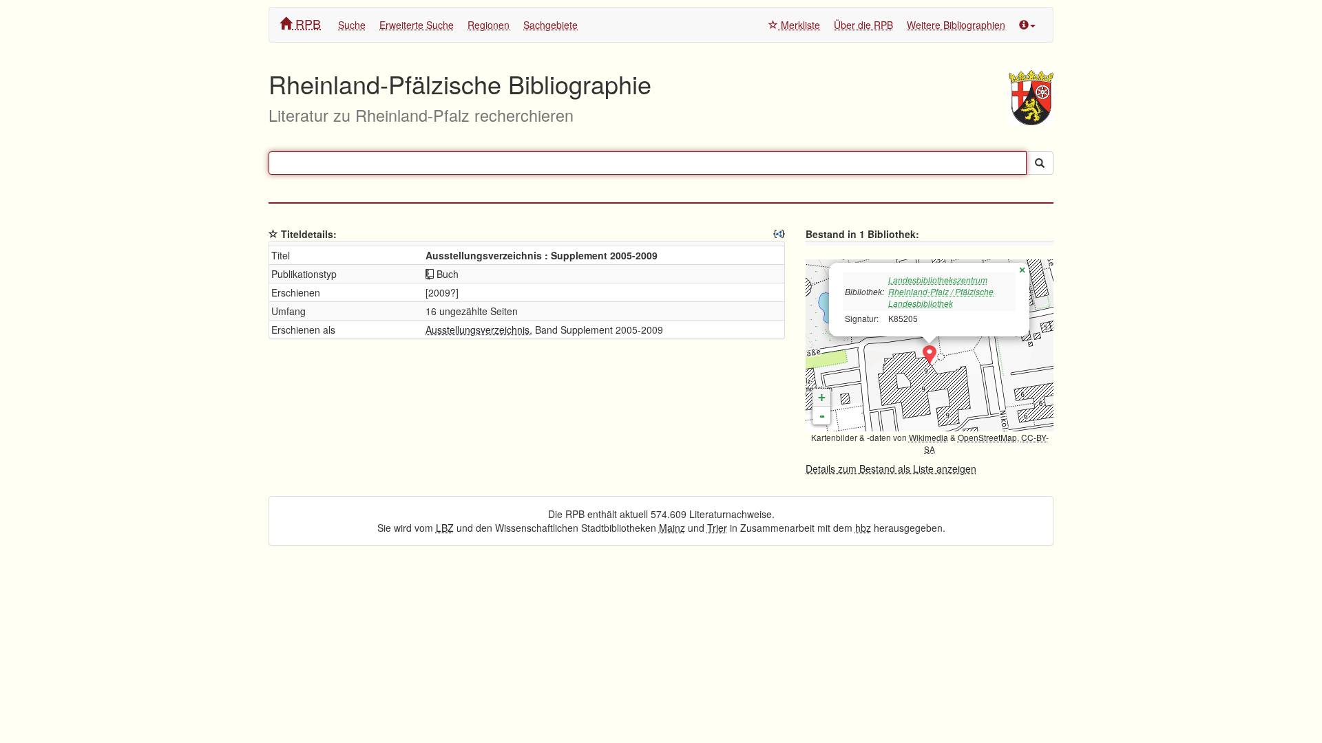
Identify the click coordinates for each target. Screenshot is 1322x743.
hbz (863, 528)
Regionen (489, 25)
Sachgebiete (550, 25)
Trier (717, 528)
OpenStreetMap (987, 437)
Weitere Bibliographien (956, 25)
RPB (306, 23)
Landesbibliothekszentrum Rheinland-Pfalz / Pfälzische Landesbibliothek (941, 291)
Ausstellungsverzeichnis (477, 329)
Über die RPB (863, 25)
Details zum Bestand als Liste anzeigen (891, 468)
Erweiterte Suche (416, 25)
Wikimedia (928, 437)
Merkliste (799, 25)
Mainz (672, 528)
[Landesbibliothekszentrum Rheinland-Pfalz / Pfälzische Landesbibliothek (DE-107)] (929, 355)
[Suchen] (1039, 163)
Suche (352, 25)
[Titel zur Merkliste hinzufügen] (273, 234)
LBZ (445, 528)
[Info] (1027, 25)
